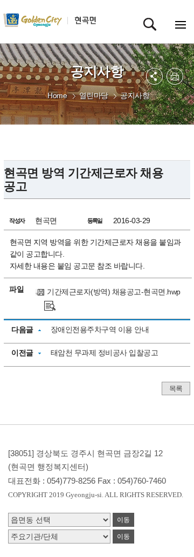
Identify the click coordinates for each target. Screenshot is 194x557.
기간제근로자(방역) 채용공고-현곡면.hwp (114, 291)
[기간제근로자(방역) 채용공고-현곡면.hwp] (50, 305)
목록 (176, 388)
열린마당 (93, 95)
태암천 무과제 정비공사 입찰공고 (104, 352)
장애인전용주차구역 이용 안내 (100, 329)
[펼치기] (154, 76)
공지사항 (134, 95)
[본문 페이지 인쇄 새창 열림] (175, 76)
